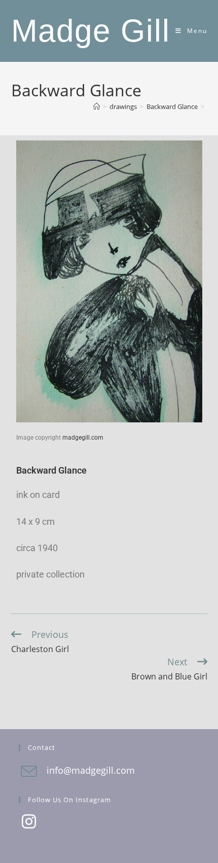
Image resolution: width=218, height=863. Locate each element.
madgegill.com (82, 437)
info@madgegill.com (91, 770)
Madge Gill (90, 30)
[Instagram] (29, 822)
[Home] (96, 106)
